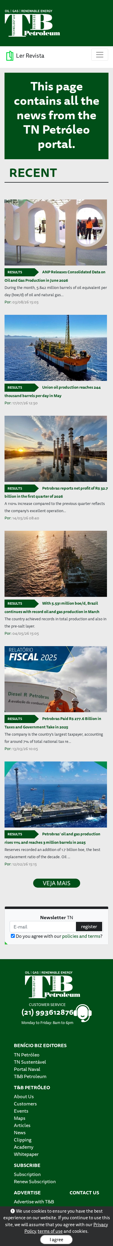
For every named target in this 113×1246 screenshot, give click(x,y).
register (89, 926)
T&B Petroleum (30, 1076)
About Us (24, 1096)
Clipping (22, 1140)
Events (21, 1111)
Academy (23, 1147)
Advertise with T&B (34, 1201)
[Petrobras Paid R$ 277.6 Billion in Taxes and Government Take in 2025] (56, 679)
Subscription (27, 1174)
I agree (56, 1239)
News (20, 1132)
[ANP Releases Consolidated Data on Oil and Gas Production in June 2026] (56, 232)
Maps (19, 1118)
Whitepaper (26, 1154)
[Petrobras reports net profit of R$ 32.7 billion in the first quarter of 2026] (56, 449)
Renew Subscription (35, 1181)
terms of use (50, 1231)
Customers (25, 1104)
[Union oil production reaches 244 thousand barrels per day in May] (56, 348)
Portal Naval (27, 1069)
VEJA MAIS (57, 883)
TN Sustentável (30, 1062)
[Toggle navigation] (99, 55)
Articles (22, 1125)
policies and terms (81, 936)
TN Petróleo (26, 1055)
